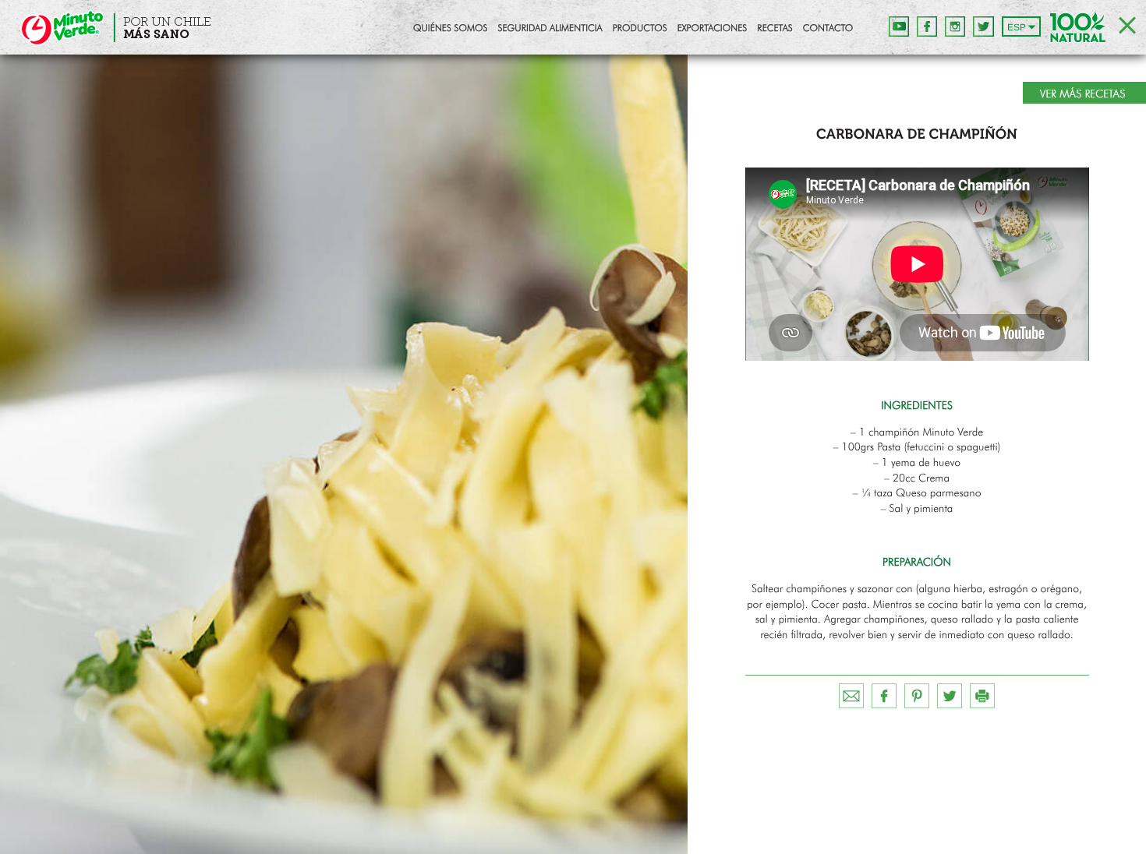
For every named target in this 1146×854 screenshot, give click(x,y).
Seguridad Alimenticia (549, 29)
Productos (640, 29)
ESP (1016, 27)
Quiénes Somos (450, 29)
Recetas (774, 29)
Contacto (828, 29)
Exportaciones (712, 29)
